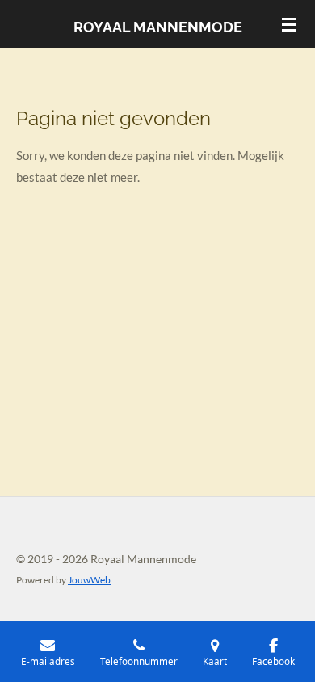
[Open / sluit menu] (289, 24)
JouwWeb (89, 579)
